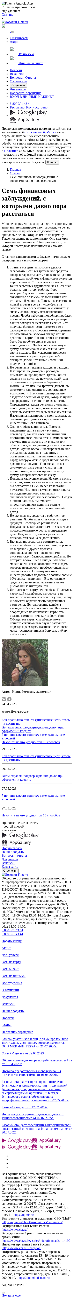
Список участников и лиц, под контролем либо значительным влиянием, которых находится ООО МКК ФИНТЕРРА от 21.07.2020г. (35, 1042)
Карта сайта (10, 866)
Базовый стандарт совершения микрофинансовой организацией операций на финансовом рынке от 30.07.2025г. (37, 1128)
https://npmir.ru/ (23, 1214)
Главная (15, 169)
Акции (15, 41)
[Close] (3, 1292)
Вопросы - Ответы (23, 77)
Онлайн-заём (19, 38)
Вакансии (17, 74)
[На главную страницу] (15, 874)
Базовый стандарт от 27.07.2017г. (25, 1107)
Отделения (18, 85)
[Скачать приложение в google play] (28, 115)
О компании (18, 81)
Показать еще (11, 1295)
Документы (18, 89)
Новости (16, 70)
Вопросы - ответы (14, 855)
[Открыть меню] (12, 32)
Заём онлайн (10, 969)
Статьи (15, 173)
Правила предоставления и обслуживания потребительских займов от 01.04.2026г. (31, 1072)
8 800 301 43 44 (20, 103)
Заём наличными (13, 976)
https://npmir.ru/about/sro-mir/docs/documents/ (32, 1222)
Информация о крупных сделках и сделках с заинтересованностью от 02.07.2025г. (33, 1116)
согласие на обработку (40, 132)
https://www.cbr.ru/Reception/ (21, 1248)
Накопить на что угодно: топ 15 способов (31, 742)
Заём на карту (11, 962)
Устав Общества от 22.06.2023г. (24, 1053)
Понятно (52, 162)
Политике (11, 151)
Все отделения (12, 983)
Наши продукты (13, 852)
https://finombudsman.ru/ (33, 1277)
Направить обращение (25, 93)
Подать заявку (12, 941)
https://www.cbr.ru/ (14, 1229)
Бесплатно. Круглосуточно (28, 107)
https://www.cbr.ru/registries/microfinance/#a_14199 (36, 1240)
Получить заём (12, 848)
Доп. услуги (10, 955)
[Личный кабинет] (6, 31)
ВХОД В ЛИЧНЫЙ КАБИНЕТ (32, 96)
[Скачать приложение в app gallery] (24, 121)
